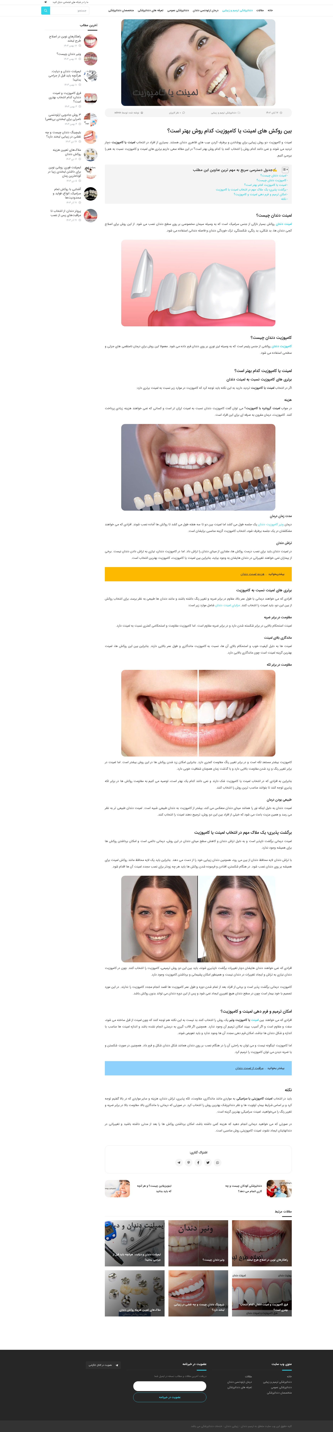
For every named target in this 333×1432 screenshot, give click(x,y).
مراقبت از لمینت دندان (249, 1068)
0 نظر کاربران (175, 113)
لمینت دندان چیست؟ (273, 175)
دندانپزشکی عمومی (281, 1387)
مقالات (248, 1376)
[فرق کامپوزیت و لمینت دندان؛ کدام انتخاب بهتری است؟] (90, 98)
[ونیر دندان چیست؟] (90, 58)
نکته (283, 199)
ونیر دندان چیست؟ (69, 54)
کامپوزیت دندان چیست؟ (271, 180)
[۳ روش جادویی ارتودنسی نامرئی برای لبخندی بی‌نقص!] (90, 119)
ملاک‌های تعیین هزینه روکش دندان (67, 152)
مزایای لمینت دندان (227, 605)
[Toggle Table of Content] (283, 170)
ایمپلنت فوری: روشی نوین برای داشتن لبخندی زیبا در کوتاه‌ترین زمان (64, 171)
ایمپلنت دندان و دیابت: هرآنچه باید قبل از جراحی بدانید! (65, 75)
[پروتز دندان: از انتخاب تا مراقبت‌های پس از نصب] (90, 215)
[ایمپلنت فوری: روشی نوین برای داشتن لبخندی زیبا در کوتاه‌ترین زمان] (90, 172)
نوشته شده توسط (126, 113)
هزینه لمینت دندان (252, 574)
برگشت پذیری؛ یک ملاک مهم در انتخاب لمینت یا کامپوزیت (251, 189)
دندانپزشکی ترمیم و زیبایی (223, 113)
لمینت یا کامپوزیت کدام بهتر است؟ (265, 185)
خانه (289, 1376)
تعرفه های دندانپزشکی (239, 1387)
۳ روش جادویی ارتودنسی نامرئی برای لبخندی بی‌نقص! (63, 116)
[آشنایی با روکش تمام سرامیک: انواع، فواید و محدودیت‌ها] (90, 194)
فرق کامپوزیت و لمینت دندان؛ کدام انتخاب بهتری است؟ (65, 97)
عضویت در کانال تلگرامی (101, 1365)
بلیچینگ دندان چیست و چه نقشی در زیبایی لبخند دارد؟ (63, 134)
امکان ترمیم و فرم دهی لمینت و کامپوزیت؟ (260, 194)
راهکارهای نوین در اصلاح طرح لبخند (65, 38)
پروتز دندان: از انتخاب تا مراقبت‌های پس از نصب (65, 213)
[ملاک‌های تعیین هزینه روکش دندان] (90, 154)
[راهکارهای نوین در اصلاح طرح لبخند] (90, 41)
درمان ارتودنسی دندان (239, 1382)
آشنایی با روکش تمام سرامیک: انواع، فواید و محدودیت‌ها (67, 193)
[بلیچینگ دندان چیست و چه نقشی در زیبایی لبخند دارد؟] (90, 137)
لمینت (255, 1020)
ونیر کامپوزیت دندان (271, 524)
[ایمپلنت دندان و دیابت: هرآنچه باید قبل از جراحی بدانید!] (90, 76)
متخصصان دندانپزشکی (279, 1393)
